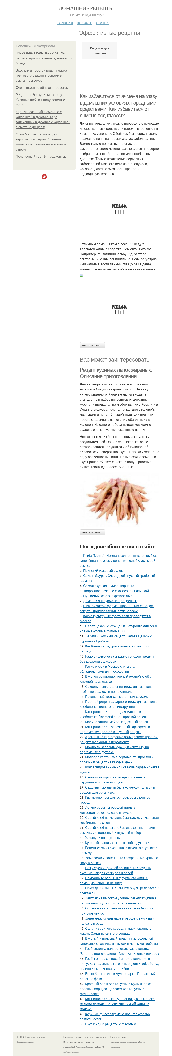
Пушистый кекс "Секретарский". (108, 595)
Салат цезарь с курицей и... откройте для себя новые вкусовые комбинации (118, 628)
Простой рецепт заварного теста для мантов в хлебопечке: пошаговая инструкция (119, 704)
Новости (84, 22)
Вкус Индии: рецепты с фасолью (110, 1024)
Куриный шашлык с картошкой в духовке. (117, 842)
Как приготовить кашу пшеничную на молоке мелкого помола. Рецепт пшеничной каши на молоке (117, 1003)
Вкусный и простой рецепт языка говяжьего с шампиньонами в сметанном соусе (41, 75)
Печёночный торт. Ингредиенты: (41, 156)
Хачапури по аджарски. (103, 837)
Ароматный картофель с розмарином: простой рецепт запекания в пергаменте (119, 739)
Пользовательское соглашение (90, 1036)
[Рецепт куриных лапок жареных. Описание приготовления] (119, 499)
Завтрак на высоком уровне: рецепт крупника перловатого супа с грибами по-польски (118, 900)
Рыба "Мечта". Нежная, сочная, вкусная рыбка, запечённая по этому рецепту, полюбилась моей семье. (118, 560)
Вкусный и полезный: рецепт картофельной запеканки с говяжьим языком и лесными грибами (119, 941)
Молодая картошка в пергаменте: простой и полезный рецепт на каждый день (117, 759)
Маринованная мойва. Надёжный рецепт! (117, 721)
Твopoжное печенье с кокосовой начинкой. (116, 590)
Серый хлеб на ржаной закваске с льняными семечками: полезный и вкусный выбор (117, 830)
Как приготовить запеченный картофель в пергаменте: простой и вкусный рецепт (115, 729)
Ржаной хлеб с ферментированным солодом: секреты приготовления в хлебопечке (117, 608)
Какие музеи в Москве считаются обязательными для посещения (108, 669)
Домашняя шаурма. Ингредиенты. (110, 600)
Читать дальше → (92, 345)
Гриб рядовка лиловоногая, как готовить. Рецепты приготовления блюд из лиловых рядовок (119, 951)
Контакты (68, 1036)
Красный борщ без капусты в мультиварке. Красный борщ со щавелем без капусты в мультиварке (116, 988)
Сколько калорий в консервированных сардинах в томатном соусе (112, 780)
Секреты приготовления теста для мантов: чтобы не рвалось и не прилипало (116, 689)
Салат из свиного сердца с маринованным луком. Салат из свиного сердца (116, 931)
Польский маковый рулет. (103, 570)
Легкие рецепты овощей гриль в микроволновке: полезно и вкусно (107, 810)
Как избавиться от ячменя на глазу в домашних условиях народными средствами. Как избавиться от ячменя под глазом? (118, 106)
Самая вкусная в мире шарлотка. (109, 585)
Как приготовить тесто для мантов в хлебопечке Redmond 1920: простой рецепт (113, 714)
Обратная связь (118, 1036)
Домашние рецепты (86, 8)
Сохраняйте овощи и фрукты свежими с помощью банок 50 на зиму (114, 880)
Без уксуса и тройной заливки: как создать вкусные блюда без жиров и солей (115, 870)
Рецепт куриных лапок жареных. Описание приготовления (116, 373)
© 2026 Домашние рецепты (31, 1036)
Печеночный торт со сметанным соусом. (116, 696)
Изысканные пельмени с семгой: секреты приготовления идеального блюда (44, 58)
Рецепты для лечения (99, 50)
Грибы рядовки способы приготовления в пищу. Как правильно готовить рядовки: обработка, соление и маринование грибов (119, 963)
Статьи (102, 22)
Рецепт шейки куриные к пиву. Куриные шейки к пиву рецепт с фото (40, 100)
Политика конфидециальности (78, 1041)
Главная (65, 22)
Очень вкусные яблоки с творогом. (42, 87)
